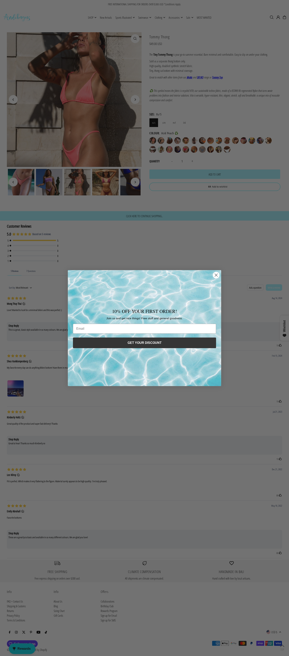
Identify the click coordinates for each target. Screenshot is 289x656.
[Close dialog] (216, 275)
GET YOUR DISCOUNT (145, 342)
